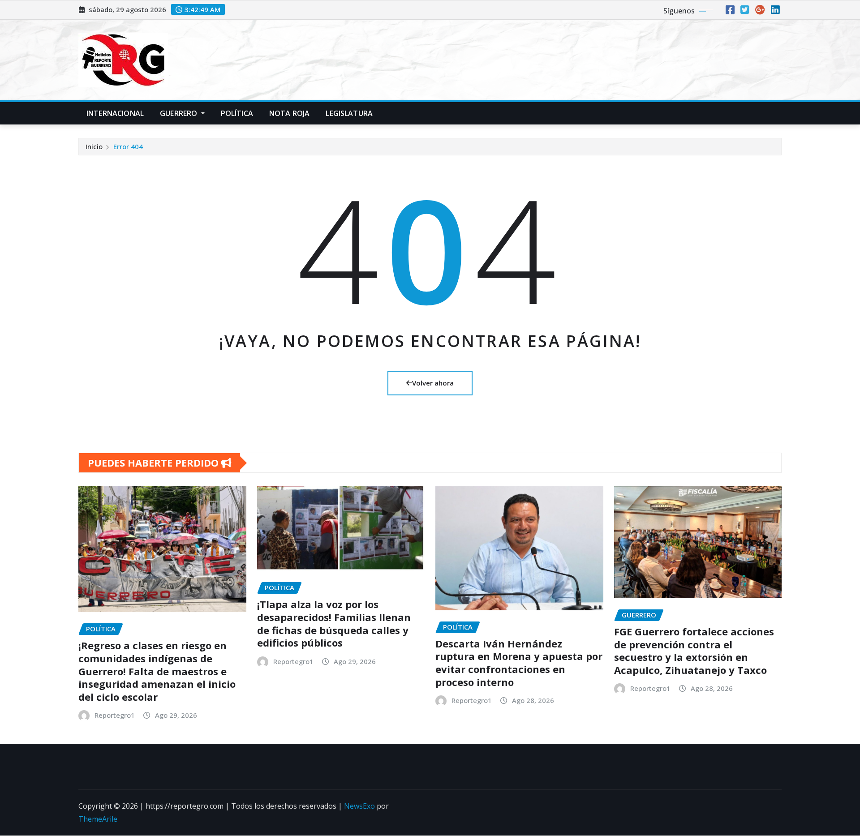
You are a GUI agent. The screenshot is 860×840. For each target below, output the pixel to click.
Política (237, 113)
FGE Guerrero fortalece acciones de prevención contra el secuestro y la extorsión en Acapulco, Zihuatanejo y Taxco (694, 651)
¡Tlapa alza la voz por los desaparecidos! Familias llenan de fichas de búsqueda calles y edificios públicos (334, 623)
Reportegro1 (115, 715)
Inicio (94, 146)
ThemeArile (97, 819)
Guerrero (179, 113)
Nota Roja (289, 113)
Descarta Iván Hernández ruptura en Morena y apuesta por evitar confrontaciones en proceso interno (518, 663)
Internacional (115, 113)
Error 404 (128, 146)
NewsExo (359, 806)
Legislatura (349, 113)
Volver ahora (433, 382)
